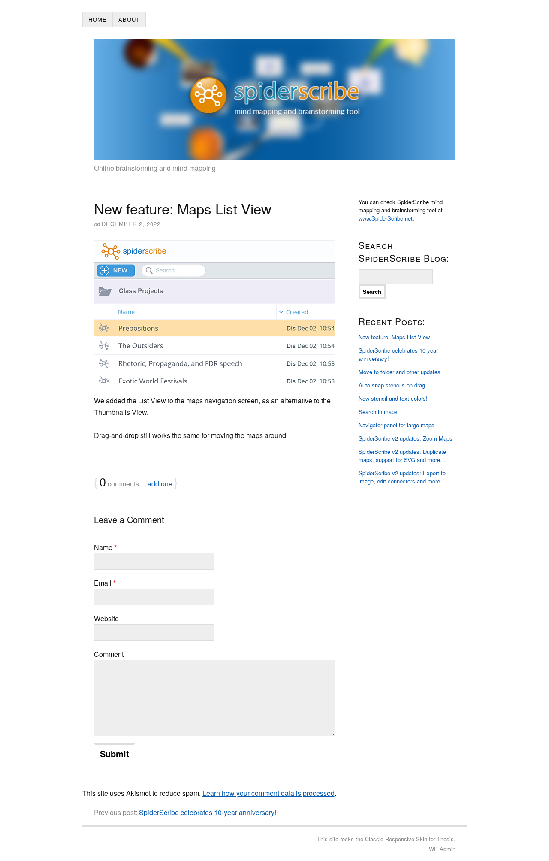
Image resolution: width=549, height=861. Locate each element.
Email (105, 583)
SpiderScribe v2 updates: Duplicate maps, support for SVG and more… (402, 455)
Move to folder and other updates (399, 372)
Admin (442, 849)
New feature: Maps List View (394, 337)
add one (160, 484)
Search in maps (378, 412)
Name (105, 547)
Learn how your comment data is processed (268, 793)
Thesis (445, 839)
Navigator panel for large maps (396, 425)
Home (97, 19)
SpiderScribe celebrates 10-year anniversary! (207, 812)
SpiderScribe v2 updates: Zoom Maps (405, 438)
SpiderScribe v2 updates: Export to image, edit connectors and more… (402, 477)
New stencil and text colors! (393, 398)
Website (106, 618)
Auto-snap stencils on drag (392, 385)
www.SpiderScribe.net (386, 218)
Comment (109, 654)
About (129, 19)
